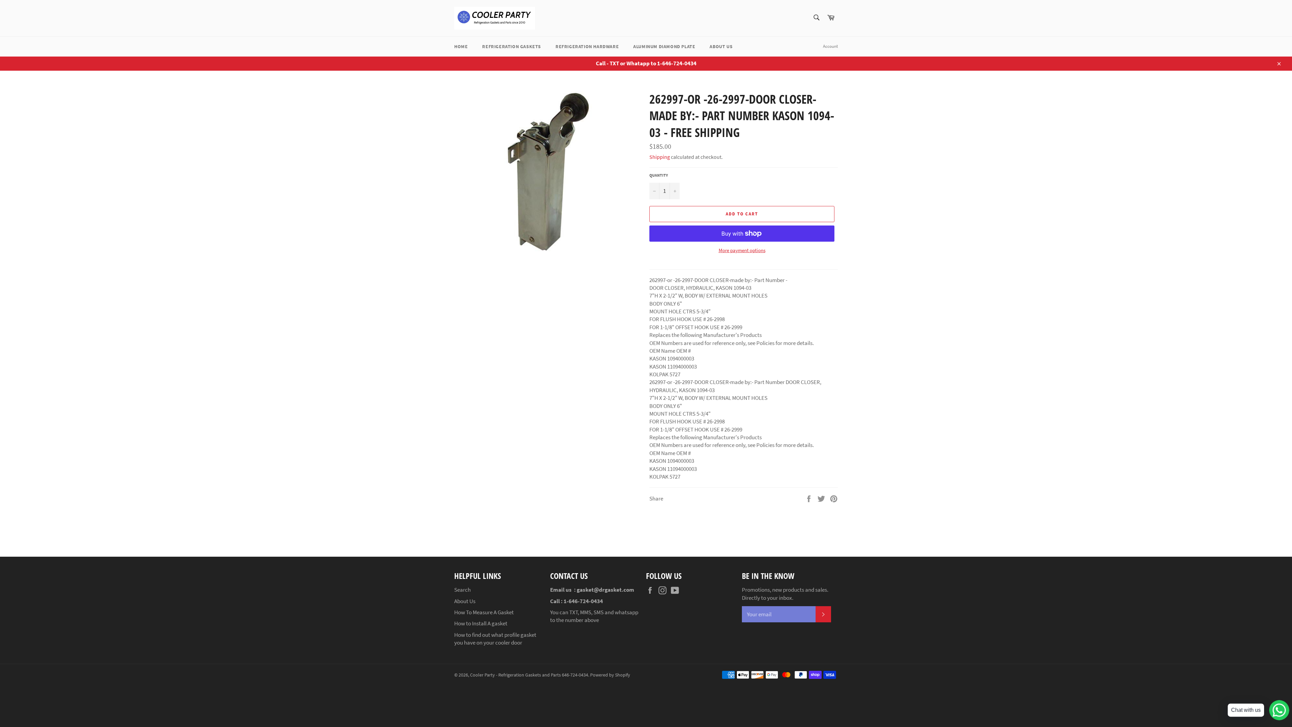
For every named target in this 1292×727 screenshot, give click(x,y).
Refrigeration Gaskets (511, 46)
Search (462, 589)
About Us (721, 46)
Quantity (658, 175)
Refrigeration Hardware (587, 46)
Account (830, 46)
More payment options (742, 250)
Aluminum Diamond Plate (664, 46)
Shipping (659, 156)
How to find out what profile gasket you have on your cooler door (495, 638)
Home (461, 46)
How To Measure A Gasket (484, 612)
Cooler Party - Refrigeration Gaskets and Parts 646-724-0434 (529, 675)
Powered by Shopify (610, 675)
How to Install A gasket (480, 623)
